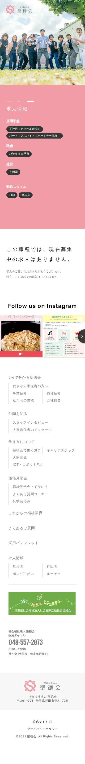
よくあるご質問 (21, 528)
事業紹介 (20, 393)
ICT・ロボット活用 (28, 464)
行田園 (52, 566)
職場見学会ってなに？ (30, 487)
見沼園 (18, 566)
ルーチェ (54, 574)
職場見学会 (17, 478)
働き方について (21, 441)
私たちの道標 (23, 400)
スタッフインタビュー (30, 422)
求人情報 (16, 558)
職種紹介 (54, 393)
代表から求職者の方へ (30, 386)
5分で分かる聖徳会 (24, 377)
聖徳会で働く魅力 (27, 450)
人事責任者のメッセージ (32, 430)
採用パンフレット (23, 543)
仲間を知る (17, 413)
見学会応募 (21, 501)
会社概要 (54, 400)
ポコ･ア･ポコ (23, 574)
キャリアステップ (61, 450)
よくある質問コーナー (30, 494)
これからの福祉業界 (25, 513)
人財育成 (20, 457)
